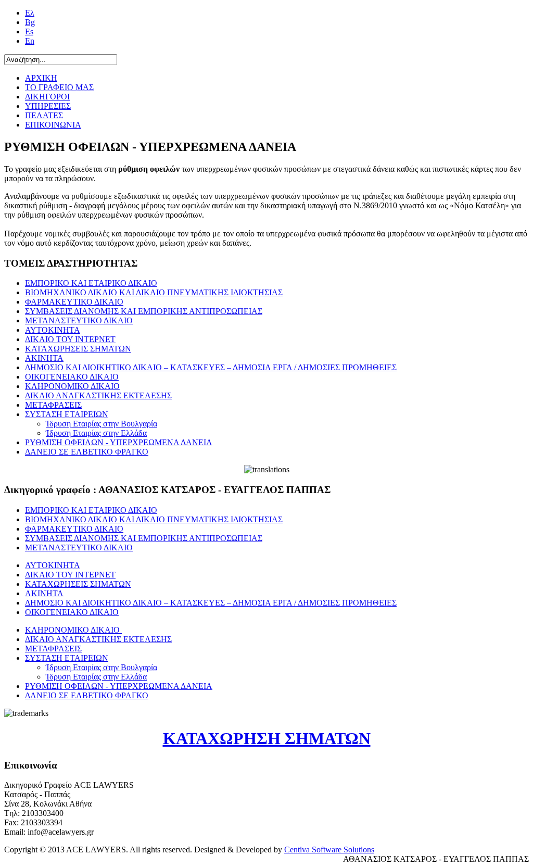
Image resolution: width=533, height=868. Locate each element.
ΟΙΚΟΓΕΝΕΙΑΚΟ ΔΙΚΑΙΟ (72, 376)
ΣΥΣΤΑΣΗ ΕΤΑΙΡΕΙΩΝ (66, 414)
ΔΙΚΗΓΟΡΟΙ (47, 96)
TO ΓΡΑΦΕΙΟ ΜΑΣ (59, 87)
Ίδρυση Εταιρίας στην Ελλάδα (96, 433)
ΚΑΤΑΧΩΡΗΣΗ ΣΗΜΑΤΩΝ (267, 738)
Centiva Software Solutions (329, 849)
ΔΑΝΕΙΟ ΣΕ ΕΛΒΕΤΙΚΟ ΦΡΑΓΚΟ (86, 451)
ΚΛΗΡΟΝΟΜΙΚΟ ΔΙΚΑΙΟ (72, 386)
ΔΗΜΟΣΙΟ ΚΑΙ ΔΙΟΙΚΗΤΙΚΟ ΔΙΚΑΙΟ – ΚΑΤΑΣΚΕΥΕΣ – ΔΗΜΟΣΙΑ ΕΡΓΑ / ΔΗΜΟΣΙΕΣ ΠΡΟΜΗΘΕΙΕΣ (211, 367)
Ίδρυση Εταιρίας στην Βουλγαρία (101, 423)
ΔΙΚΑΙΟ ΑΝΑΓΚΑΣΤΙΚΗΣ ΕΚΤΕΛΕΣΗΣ (98, 395)
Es (29, 31)
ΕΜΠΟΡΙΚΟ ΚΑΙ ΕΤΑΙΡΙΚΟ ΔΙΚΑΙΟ (91, 283)
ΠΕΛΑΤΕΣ (44, 115)
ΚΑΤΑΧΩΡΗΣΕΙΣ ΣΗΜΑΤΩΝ (78, 348)
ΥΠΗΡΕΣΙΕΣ (48, 106)
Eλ (29, 12)
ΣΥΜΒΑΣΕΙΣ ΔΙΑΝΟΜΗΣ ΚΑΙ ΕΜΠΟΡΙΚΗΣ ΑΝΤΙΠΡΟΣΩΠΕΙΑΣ (143, 311)
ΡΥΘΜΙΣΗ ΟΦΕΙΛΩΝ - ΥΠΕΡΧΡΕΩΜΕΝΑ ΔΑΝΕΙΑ (118, 442)
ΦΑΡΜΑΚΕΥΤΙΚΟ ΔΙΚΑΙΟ (74, 301)
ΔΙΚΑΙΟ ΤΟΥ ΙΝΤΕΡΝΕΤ (70, 339)
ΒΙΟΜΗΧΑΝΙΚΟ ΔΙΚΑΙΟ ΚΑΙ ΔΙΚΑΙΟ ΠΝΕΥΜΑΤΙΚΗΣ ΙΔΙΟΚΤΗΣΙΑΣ (154, 292)
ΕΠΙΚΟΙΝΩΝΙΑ (53, 124)
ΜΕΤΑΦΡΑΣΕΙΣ (53, 404)
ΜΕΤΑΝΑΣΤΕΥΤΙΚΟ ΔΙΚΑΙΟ (79, 320)
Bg (30, 22)
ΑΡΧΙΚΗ (41, 77)
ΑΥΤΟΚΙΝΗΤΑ (52, 329)
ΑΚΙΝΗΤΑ (44, 358)
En (29, 40)
